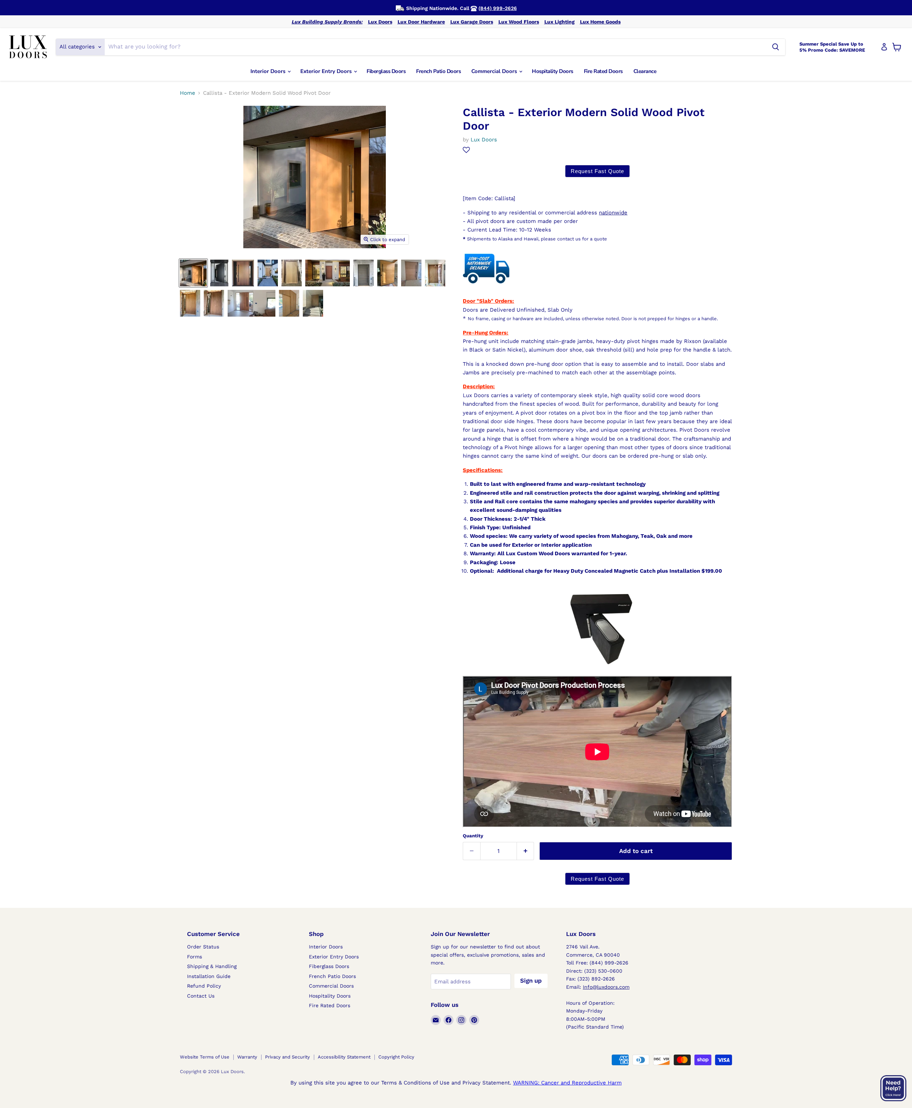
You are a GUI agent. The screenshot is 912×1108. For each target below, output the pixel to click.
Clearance (645, 71)
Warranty (247, 1057)
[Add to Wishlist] (466, 150)
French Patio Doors (438, 71)
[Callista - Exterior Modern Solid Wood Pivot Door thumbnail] (193, 273)
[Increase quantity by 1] (525, 851)
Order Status (203, 947)
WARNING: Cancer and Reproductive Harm (567, 1083)
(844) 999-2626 (497, 8)
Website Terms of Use (204, 1057)
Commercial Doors (494, 71)
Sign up (531, 980)
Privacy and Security (287, 1057)
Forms (194, 956)
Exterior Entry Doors (326, 71)
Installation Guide (208, 976)
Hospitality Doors (552, 71)
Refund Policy (204, 986)
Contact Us (200, 996)
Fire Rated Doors (603, 71)
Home (187, 93)
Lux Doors (380, 22)
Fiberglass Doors (386, 71)
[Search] (775, 47)
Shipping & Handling (212, 966)
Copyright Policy (396, 1057)
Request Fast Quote (597, 171)
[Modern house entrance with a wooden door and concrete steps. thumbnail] (313, 303)
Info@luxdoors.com (606, 987)
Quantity (473, 835)
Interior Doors (268, 71)
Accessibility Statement (344, 1057)
